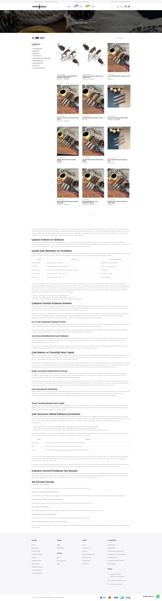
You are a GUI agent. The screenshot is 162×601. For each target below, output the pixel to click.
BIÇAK (75, 7)
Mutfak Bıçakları (37, 573)
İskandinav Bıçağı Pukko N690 (118, 118)
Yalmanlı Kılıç (86, 557)
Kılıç (83, 545)
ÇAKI (69, 7)
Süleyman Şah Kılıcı (88, 554)
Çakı (58, 545)
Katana (36, 65)
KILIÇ (80, 7)
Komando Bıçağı (39, 68)
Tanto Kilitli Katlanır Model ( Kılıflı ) (119, 76)
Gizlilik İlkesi (111, 548)
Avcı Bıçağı (37, 48)
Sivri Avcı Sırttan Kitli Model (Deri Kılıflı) (68, 118)
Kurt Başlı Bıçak (37, 570)
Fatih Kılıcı (37, 56)
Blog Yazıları (112, 564)
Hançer (34, 557)
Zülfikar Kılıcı (86, 548)
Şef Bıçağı (35, 548)
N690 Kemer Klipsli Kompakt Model (66, 160)
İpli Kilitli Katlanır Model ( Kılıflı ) (92, 118)
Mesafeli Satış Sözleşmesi (116, 551)
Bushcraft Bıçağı (37, 567)
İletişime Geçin (112, 557)
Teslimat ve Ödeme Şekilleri (117, 554)
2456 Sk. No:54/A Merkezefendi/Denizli (120, 1)
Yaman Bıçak (79, 23)
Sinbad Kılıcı (86, 561)
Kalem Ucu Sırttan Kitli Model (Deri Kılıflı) (117, 202)
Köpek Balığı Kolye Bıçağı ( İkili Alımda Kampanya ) (67, 76)
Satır (58, 564)
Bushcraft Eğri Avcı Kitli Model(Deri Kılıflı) (90, 202)
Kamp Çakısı (38, 63)
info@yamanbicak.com (52, 1)
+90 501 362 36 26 (37, 1)
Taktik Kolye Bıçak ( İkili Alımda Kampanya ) (92, 76)
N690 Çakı (60, 548)
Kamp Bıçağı (36, 551)
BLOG (93, 7)
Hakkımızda (111, 545)
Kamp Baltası (38, 61)
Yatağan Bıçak (36, 561)
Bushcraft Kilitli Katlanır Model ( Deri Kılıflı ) (67, 202)
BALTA (87, 7)
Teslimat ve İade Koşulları (116, 561)
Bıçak (36, 53)
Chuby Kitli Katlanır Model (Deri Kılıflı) (92, 160)
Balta (36, 51)
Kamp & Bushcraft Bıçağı (41, 58)
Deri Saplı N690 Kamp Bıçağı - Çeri (118, 160)
